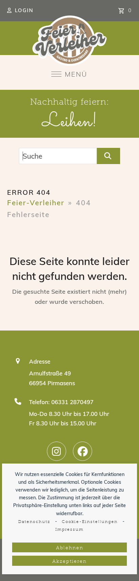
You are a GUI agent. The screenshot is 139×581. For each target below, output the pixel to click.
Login (24, 10)
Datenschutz (34, 522)
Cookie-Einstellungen (90, 522)
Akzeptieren (69, 561)
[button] (69, 74)
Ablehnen (69, 548)
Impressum (69, 530)
